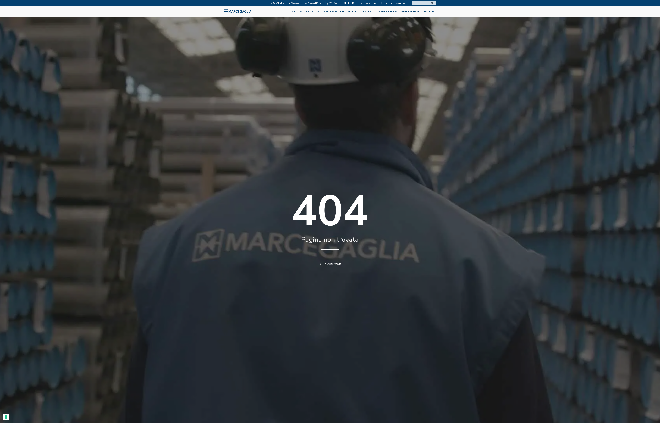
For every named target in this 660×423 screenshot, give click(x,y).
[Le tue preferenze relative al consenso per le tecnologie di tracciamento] (6, 417)
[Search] (432, 3)
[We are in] (237, 11)
